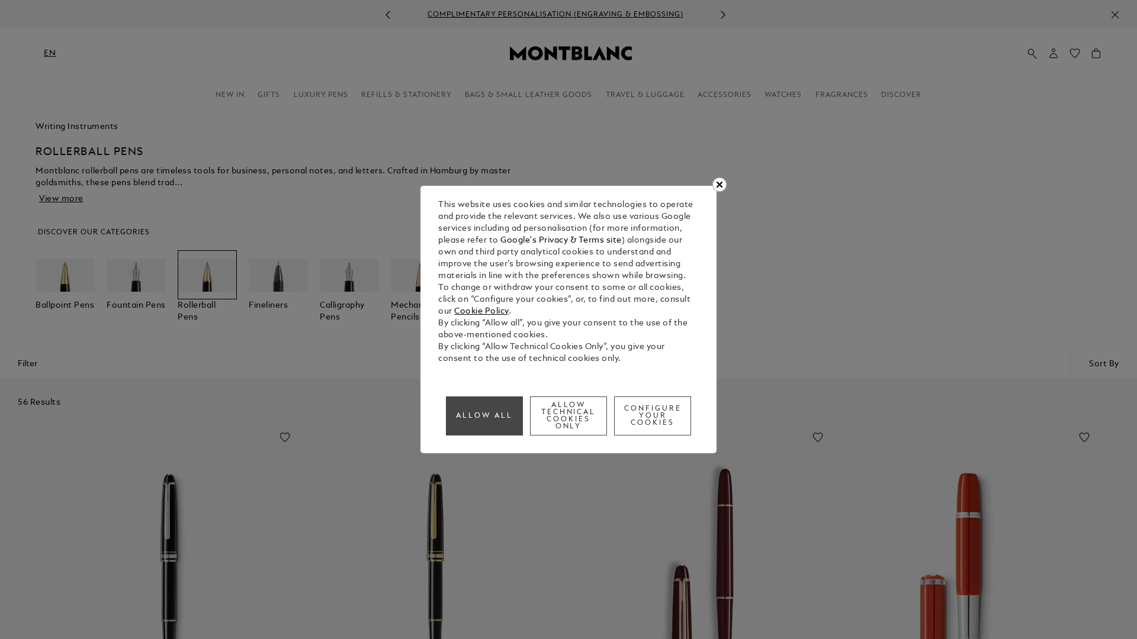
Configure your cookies (653, 416)
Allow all (484, 415)
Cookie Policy (481, 311)
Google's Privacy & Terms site (561, 240)
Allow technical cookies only (568, 416)
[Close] (719, 185)
